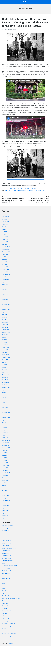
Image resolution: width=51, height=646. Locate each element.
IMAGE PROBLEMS (6, 570)
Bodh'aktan (7, 190)
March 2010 (5, 432)
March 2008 (5, 493)
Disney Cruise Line (6, 540)
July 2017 (4, 226)
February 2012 (5, 374)
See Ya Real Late (6, 603)
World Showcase (40, 190)
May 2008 (4, 488)
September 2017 (6, 221)
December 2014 (6, 302)
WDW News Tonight (7, 626)
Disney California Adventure (9, 538)
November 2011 (5, 382)
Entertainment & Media (7, 560)
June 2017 (4, 229)
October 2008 (5, 475)
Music (3, 583)
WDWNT (6, 29)
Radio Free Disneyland (7, 595)
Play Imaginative (31, 190)
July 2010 (4, 422)
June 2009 (4, 455)
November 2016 (6, 246)
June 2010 (4, 425)
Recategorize (5, 600)
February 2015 (5, 297)
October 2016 (5, 249)
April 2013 (4, 342)
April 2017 (4, 234)
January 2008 (5, 498)
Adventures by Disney (7, 525)
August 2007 (5, 510)
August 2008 (5, 480)
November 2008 (6, 472)
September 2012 (6, 357)
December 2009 (6, 440)
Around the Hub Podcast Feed (9, 533)
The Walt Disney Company (8, 611)
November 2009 (6, 442)
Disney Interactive (6, 543)
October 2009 (5, 445)
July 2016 (4, 256)
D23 (3, 535)
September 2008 (6, 477)
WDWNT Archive (25, 8)
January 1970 (5, 515)
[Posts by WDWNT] (3, 29)
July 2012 (4, 362)
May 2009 (4, 457)
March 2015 (5, 294)
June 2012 (4, 364)
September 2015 (6, 282)
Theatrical (4, 613)
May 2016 (4, 261)
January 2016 (5, 272)
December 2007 (6, 500)
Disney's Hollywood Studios (9, 548)
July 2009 (4, 452)
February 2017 (5, 239)
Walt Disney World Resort (31, 188)
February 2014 (5, 324)
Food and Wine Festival (20, 190)
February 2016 (5, 269)
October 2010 (5, 415)
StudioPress (10, 643)
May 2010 (4, 427)
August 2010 (5, 420)
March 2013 (5, 344)
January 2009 (5, 467)
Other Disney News (6, 590)
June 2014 (4, 314)
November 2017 (6, 216)
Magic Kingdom (6, 573)
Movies (3, 580)
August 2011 (5, 390)
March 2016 (5, 266)
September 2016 (6, 251)
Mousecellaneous (6, 578)
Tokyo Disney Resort (7, 616)
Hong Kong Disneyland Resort (9, 565)
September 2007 (6, 508)
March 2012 (5, 372)
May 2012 (4, 367)
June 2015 (4, 287)
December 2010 (6, 410)
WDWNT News (5, 631)
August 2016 (5, 254)
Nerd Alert (4, 585)
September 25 (5, 518)
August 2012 (5, 359)
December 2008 (6, 470)
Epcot (9, 188)
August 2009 (5, 450)
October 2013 (5, 329)
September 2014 (6, 309)
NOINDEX (13, 188)
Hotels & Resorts (6, 568)
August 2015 (5, 284)
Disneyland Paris (6, 550)
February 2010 (5, 435)
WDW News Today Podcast (8, 623)
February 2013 (5, 347)
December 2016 (6, 244)
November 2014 (6, 304)
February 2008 (5, 495)
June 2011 (4, 395)
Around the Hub (6, 530)
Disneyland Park (6, 553)
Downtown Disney (6, 558)
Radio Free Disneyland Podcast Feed (11, 598)
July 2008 (4, 483)
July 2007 (4, 513)
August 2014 (5, 312)
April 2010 (4, 430)
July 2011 (4, 392)
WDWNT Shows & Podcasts (9, 633)
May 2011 (4, 397)
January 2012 (5, 377)
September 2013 (6, 332)
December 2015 (6, 274)
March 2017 (5, 236)
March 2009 (5, 462)
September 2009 (6, 447)
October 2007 (5, 505)
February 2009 (5, 465)
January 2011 (5, 407)
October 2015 (5, 279)
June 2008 (4, 485)
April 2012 (4, 369)
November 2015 (6, 277)
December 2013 (6, 327)
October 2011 (5, 385)
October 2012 (5, 354)
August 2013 (5, 334)
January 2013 (5, 349)
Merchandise (5, 575)
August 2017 (5, 224)
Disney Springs (5, 545)
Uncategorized (5, 618)
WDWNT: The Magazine (8, 636)
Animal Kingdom (6, 528)
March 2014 (5, 322)
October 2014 (5, 307)
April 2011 (4, 400)
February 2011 (5, 405)
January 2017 (5, 241)
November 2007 (6, 503)
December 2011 (5, 379)
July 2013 (4, 337)
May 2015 (4, 289)
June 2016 (4, 259)
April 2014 (4, 319)
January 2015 (5, 299)
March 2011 (4, 402)
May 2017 (4, 231)
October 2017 (5, 219)
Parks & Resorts (21, 188)
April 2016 (4, 264)
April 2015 (4, 292)
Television (4, 608)
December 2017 (6, 214)
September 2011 (6, 387)
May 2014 (4, 317)
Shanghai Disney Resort (8, 605)
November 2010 (6, 412)
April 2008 (4, 490)
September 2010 (6, 417)
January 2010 (5, 437)
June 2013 (4, 339)
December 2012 (6, 352)
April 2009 (4, 460)
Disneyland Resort (6, 555)
